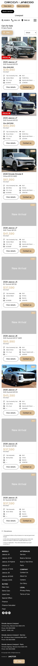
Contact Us (27, 87)
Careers (23, 580)
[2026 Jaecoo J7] (19, 214)
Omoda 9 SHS (7, 580)
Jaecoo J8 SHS (7, 576)
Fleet (4, 609)
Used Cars (6, 594)
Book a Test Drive (23, 6)
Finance (5, 602)
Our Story (23, 583)
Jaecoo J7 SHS (7, 569)
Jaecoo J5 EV (7, 558)
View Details (11, 87)
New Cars (5, 587)
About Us (23, 576)
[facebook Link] (3, 613)
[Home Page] (19, 2)
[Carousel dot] (16, 58)
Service (23, 554)
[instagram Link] (6, 613)
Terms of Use (25, 594)
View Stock (7, 6)
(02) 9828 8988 (10, 628)
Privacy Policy (25, 590)
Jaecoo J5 (6, 554)
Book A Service (8, 11)
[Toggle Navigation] (35, 20)
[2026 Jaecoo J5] (19, 268)
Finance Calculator (8, 605)
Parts (22, 565)
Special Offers (7, 598)
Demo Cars (6, 591)
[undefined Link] (9, 613)
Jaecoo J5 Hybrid (8, 562)
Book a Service (25, 558)
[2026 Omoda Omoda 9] (19, 160)
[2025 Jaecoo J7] (19, 48)
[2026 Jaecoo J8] (19, 322)
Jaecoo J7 (6, 565)
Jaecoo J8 (6, 573)
